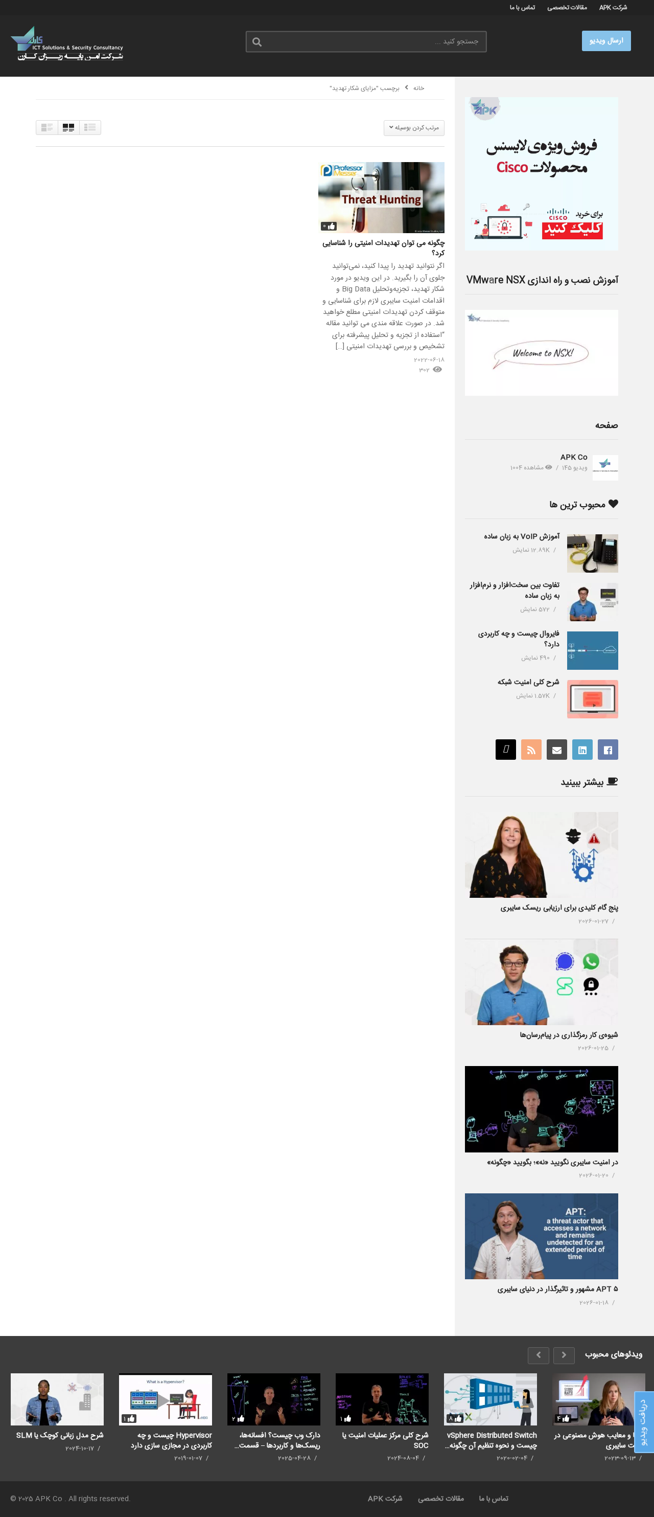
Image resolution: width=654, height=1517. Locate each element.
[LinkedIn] (582, 749)
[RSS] (531, 749)
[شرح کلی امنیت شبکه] (592, 699)
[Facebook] (608, 749)
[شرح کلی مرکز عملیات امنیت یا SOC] (382, 1399)
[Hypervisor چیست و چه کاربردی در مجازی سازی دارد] (165, 1399)
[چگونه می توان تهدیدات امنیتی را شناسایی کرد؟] (381, 197)
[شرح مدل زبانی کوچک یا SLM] (57, 1399)
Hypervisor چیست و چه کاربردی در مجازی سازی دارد (171, 1441)
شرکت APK (613, 8)
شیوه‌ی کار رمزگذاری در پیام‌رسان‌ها (569, 1035)
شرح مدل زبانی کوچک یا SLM (60, 1436)
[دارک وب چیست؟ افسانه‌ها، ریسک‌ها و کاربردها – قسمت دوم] (273, 1399)
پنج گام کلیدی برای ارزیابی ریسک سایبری (559, 908)
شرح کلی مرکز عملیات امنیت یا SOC (385, 1441)
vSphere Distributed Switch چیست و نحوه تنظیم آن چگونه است (492, 1441)
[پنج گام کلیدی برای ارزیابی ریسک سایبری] (541, 855)
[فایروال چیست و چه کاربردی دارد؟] (592, 650)
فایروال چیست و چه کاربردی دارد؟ (518, 639)
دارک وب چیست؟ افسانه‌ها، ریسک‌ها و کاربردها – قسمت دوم (279, 1441)
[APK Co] (605, 468)
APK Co (574, 457)
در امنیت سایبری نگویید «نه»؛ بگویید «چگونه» (552, 1163)
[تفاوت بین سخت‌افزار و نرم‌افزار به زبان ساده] (592, 602)
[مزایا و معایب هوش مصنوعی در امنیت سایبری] (598, 1399)
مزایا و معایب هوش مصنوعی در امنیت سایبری (599, 1441)
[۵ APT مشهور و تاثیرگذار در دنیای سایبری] (541, 1236)
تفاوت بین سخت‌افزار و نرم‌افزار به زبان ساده (514, 590)
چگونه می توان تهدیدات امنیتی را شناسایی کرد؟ (383, 248)
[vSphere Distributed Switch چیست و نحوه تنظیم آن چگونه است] (490, 1399)
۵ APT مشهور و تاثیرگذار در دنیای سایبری (558, 1289)
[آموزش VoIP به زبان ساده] (592, 553)
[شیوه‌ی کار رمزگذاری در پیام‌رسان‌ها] (541, 982)
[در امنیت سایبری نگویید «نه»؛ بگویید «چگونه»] (541, 1109)
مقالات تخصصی (567, 8)
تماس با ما (522, 8)
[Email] (557, 749)
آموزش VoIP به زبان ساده (521, 537)
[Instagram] (506, 749)
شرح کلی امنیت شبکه (528, 682)
